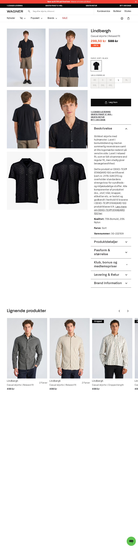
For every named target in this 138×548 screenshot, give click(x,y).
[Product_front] (26, 181)
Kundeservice (103, 11)
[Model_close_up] (68, 119)
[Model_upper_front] (68, 58)
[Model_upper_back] (26, 119)
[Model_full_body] (26, 58)
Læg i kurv (113, 102)
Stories (127, 11)
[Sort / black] (96, 65)
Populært (35, 18)
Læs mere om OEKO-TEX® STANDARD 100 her (110, 210)
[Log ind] (122, 18)
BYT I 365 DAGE (125, 6)
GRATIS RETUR (91, 6)
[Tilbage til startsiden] (15, 11)
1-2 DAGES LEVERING (15, 6)
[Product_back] (68, 181)
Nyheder (11, 18)
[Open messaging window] (131, 541)
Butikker (117, 11)
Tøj (21, 18)
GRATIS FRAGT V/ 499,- (54, 6)
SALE (64, 18)
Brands (51, 18)
